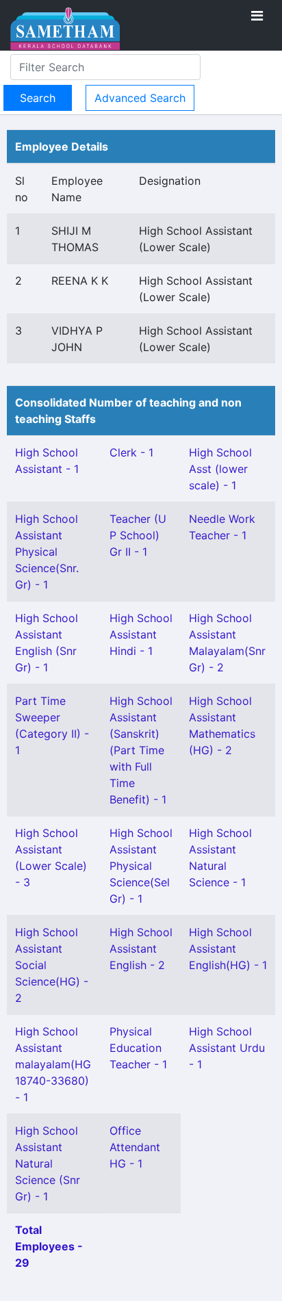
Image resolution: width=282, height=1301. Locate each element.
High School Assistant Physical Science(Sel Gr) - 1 (141, 865)
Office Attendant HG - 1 (135, 1147)
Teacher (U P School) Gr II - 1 (138, 535)
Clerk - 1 (131, 452)
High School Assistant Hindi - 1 (141, 634)
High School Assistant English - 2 (141, 948)
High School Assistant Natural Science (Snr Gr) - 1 (47, 1163)
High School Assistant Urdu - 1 (227, 1048)
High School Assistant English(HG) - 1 (228, 948)
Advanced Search (139, 98)
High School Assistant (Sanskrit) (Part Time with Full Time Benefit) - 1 (141, 750)
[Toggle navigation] (257, 15)
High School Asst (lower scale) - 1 (220, 469)
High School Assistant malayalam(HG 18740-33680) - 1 (53, 1064)
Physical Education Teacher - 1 (138, 1048)
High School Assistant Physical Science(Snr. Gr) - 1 (47, 551)
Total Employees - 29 (49, 1246)
